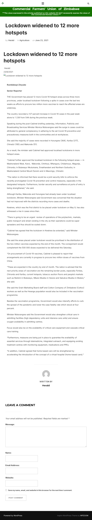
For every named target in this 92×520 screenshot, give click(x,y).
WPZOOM (84, 515)
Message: (10, 424)
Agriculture (24, 40)
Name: (8, 453)
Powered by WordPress (13, 515)
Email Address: (12, 465)
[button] (43, 3)
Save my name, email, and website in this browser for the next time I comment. (40, 490)
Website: (9, 477)
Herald (11, 40)
